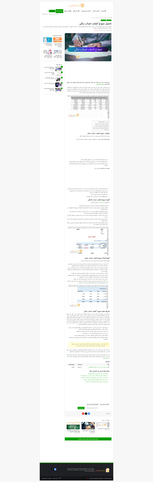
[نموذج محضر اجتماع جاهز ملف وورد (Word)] (58, 90)
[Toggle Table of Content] (107, 122)
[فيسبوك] (89, 413)
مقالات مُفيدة (103, 20)
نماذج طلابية (75, 11)
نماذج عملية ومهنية (86, 11)
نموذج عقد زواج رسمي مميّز (49, 83)
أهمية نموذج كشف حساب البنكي (101, 125)
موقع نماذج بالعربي (100, 84)
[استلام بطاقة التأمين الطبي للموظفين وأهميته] (57, 51)
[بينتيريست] (83, 413)
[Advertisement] (88, 71)
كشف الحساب (101, 202)
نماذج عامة (59, 11)
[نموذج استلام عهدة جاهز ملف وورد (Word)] (58, 69)
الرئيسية (103, 11)
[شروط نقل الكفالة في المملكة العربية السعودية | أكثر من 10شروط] (73, 425)
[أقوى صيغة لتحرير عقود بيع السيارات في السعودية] (88, 425)
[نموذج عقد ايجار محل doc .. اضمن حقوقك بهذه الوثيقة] (57, 39)
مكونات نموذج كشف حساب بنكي (101, 123)
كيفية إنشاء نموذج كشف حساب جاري (100, 126)
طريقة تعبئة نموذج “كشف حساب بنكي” (100, 128)
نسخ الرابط (81, 408)
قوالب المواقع (67, 11)
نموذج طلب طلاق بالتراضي (49, 77)
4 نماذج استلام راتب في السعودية (104, 428)
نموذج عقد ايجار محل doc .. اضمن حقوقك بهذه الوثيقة (58, 44)
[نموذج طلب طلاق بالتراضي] (58, 79)
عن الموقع (50, 478)
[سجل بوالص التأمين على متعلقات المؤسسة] (47, 39)
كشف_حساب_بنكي (104, 404)
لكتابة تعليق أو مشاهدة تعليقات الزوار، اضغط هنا (88, 439)
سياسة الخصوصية (45, 478)
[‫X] (86, 413)
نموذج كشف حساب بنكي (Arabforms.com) (98, 367)
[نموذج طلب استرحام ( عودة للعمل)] (58, 74)
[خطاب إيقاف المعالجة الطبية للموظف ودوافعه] (47, 51)
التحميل (105, 129)
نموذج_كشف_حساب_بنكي (92, 404)
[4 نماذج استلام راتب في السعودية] (103, 424)
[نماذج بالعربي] (76, 5)
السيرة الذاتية (96, 11)
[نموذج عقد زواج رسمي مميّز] (58, 85)
